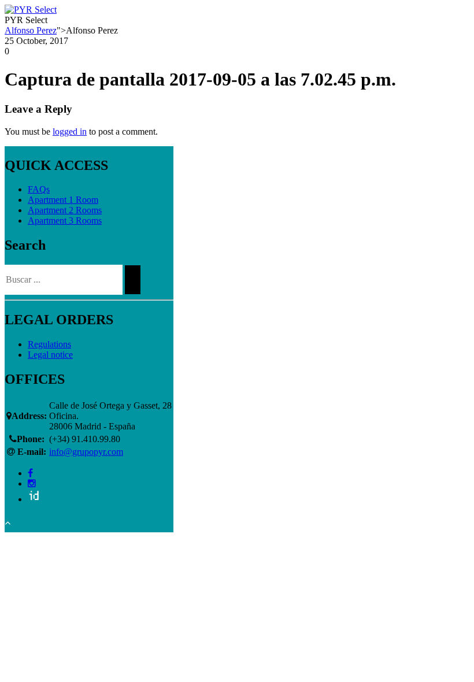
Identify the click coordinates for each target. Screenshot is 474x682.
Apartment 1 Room (63, 200)
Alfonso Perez (31, 30)
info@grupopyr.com (86, 452)
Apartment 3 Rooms (65, 220)
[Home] (31, 9)
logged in (70, 131)
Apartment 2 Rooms (65, 210)
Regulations (49, 344)
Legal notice (50, 354)
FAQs (39, 189)
